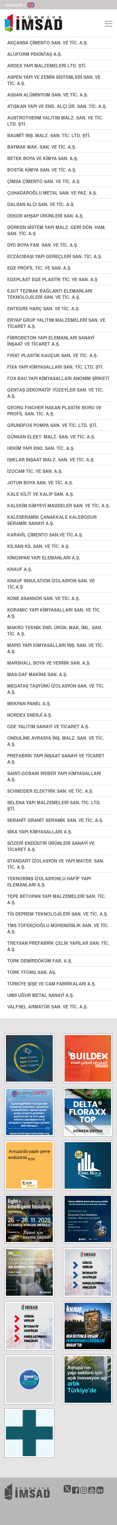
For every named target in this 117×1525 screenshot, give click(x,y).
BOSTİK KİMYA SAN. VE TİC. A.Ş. (41, 170)
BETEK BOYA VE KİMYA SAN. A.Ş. (42, 158)
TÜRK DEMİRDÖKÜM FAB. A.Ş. (39, 961)
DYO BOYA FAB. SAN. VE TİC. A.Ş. (42, 245)
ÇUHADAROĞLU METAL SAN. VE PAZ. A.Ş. (52, 193)
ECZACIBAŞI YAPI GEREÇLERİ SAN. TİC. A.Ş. (54, 256)
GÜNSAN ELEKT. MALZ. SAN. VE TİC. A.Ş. (51, 436)
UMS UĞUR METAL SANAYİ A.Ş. (40, 995)
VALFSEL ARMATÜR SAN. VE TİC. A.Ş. (47, 1006)
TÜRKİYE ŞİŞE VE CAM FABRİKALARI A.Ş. (51, 983)
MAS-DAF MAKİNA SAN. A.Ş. (37, 674)
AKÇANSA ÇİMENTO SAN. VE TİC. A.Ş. (47, 42)
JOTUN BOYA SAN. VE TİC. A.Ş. (40, 482)
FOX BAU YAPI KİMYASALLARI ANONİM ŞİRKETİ (58, 378)
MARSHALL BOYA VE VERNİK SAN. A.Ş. (48, 663)
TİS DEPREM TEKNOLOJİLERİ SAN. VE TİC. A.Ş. (57, 914)
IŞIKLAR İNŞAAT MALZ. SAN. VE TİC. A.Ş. (51, 459)
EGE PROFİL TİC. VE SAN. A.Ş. (39, 268)
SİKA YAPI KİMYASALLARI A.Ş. (39, 831)
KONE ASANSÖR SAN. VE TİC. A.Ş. (43, 598)
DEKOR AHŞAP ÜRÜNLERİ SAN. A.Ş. (45, 216)
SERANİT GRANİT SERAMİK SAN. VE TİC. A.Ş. (55, 820)
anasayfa (14, 5)
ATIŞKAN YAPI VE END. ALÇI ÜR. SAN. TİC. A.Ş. (57, 106)
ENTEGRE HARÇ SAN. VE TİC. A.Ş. (43, 308)
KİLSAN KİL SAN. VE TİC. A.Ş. (38, 546)
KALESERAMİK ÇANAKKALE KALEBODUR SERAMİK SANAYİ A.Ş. (52, 520)
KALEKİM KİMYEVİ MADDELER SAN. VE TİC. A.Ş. (58, 505)
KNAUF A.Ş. (19, 569)
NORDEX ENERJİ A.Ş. (29, 715)
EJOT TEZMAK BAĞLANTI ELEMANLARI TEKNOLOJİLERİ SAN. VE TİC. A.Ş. (49, 294)
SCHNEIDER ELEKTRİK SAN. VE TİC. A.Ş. (50, 791)
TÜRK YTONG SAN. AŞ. (31, 972)
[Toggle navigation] (106, 22)
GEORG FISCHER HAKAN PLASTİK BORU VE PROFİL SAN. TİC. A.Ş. (54, 410)
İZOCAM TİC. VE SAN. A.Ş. (34, 471)
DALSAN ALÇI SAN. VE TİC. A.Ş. (41, 204)
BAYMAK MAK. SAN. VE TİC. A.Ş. (41, 147)
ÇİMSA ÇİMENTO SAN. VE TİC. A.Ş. (43, 181)
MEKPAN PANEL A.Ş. (29, 703)
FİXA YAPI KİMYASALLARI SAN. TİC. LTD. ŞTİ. (55, 367)
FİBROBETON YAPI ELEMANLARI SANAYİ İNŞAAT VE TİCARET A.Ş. (50, 340)
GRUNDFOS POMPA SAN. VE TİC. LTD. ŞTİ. (52, 425)
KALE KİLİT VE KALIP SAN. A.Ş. (40, 494)
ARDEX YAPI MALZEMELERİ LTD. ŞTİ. (46, 65)
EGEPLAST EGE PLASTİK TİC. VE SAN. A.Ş (52, 279)
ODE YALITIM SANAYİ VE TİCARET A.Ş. (48, 726)
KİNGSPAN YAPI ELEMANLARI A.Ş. (43, 557)
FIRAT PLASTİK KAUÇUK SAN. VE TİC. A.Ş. (52, 355)
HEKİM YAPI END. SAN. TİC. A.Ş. (41, 448)
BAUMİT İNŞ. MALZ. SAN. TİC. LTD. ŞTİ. (48, 135)
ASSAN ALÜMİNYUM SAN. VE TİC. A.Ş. (47, 95)
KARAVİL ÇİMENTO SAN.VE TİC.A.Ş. (45, 535)
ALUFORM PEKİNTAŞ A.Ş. (34, 54)
